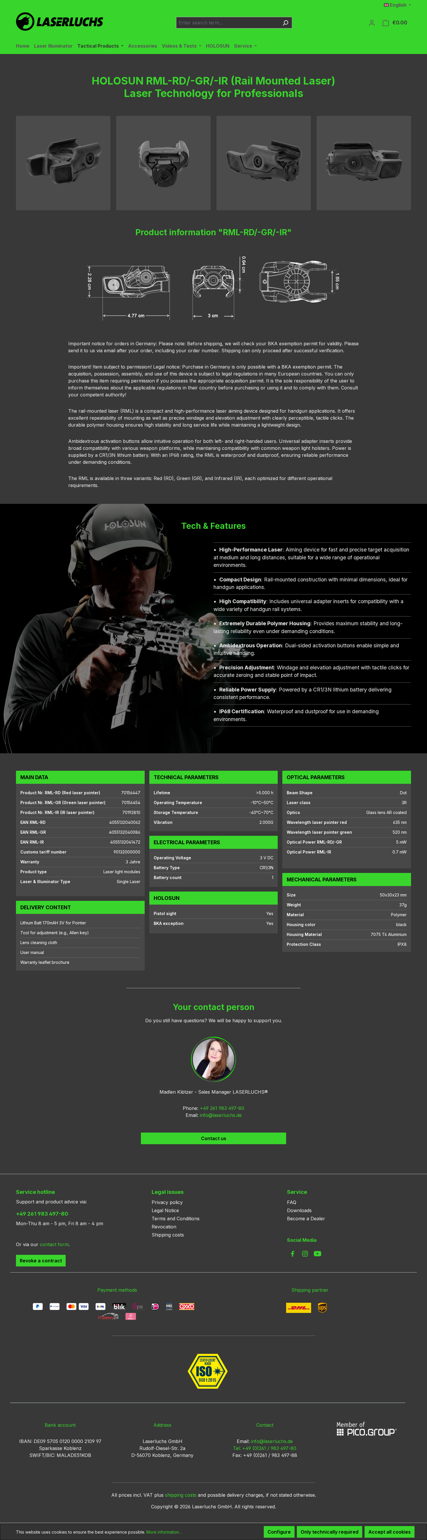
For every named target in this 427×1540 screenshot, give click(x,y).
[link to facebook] (292, 1253)
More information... (164, 1532)
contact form (54, 1244)
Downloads (299, 1210)
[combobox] (227, 22)
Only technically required (329, 1532)
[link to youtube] (317, 1253)
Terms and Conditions (176, 1218)
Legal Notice (165, 1210)
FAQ (291, 1202)
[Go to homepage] (59, 21)
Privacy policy (167, 1202)
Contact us (213, 1138)
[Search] (285, 22)
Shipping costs (168, 1235)
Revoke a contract (41, 1261)
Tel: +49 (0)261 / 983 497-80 (264, 1448)
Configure (279, 1532)
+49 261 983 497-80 (222, 1108)
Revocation (164, 1227)
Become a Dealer (306, 1218)
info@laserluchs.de (221, 1115)
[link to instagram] (305, 1253)
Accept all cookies (389, 1532)
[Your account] (372, 22)
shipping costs (180, 1495)
